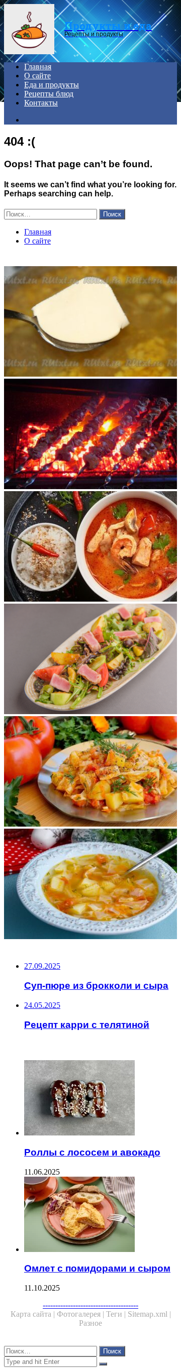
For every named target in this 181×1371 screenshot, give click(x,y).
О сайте (37, 75)
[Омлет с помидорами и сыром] (100, 1215)
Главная (37, 66)
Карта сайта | (34, 1314)
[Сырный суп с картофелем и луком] (90, 322)
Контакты (41, 102)
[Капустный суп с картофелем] (90, 885)
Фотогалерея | (81, 1314)
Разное (90, 1323)
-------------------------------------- (90, 1305)
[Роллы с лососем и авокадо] (100, 1098)
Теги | (117, 1314)
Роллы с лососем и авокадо (92, 1152)
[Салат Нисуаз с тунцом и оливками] (90, 660)
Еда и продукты (51, 84)
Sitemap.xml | (149, 1314)
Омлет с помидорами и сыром (97, 1268)
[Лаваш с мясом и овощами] (90, 772)
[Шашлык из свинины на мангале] (90, 435)
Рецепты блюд (48, 93)
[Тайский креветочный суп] (90, 547)
